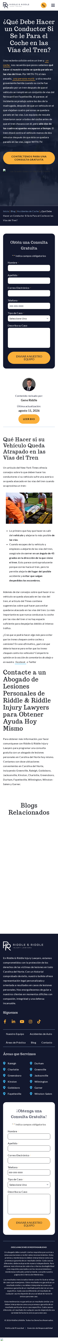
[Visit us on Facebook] (5, 1021)
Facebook (20, 661)
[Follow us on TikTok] (39, 1021)
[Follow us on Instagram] (30, 1021)
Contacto (46, 1042)
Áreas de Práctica (16, 1042)
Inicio (6, 211)
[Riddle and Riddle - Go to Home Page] (23, 946)
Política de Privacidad (14, 1328)
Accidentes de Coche (28, 211)
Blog (13, 211)
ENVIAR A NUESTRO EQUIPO (29, 358)
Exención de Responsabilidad (40, 1328)
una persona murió (23, 78)
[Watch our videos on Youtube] (22, 1021)
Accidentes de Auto (41, 1033)
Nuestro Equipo (15, 1033)
